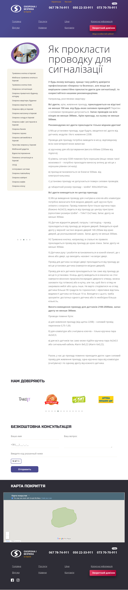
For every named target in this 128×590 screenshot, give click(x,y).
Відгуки (16, 27)
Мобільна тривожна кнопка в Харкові (24, 79)
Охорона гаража (19, 133)
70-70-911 (107, 7)
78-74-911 (59, 7)
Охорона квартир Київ (22, 105)
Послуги (42, 21)
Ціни (67, 21)
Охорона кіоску (18, 186)
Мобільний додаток (20, 149)
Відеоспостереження (21, 153)
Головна (16, 21)
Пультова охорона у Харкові (24, 145)
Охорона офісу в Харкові (22, 109)
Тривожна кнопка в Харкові (24, 73)
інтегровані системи (21, 169)
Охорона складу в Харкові (23, 117)
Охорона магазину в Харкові (24, 113)
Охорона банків (19, 129)
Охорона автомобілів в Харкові (22, 139)
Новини (42, 27)
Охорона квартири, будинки (24, 100)
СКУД (14, 165)
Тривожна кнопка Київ (22, 85)
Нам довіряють (28, 381)
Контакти (69, 27)
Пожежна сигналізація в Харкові (22, 159)
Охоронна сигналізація (22, 89)
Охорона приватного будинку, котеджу (25, 94)
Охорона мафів (18, 182)
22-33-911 (83, 7)
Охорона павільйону (21, 173)
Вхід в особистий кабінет (103, 34)
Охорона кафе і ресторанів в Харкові (24, 123)
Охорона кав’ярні (19, 177)
